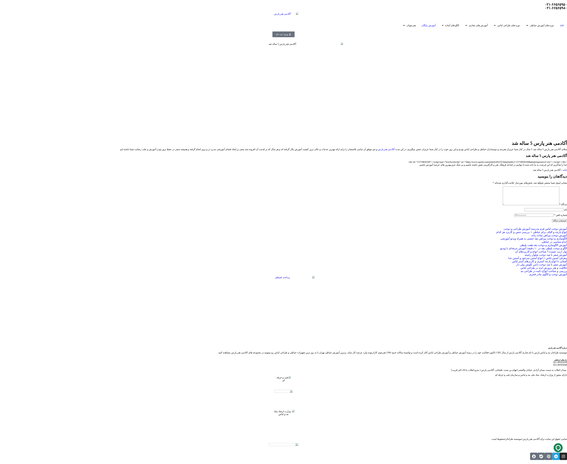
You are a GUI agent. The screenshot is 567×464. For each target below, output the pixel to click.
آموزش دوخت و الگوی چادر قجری (548, 274)
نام (565, 209)
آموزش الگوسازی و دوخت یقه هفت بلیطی (543, 245)
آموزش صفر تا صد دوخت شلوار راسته (546, 254)
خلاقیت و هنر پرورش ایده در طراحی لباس (543, 267)
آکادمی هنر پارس (386, 149)
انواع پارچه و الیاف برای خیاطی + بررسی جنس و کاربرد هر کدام (531, 232)
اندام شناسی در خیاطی (554, 241)
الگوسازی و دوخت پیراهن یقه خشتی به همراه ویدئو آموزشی (533, 238)
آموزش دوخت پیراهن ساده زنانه (549, 235)
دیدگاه (563, 204)
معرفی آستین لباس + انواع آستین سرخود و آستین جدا (537, 258)
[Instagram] (563, 456)
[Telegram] (556, 456)
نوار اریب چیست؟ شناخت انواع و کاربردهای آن (541, 251)
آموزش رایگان (429, 25)
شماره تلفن (560, 215)
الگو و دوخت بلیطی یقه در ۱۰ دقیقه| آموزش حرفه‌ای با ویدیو (533, 248)
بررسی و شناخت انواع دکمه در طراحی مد (543, 271)
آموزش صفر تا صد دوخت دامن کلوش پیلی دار (541, 264)
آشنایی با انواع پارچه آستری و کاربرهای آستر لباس (539, 261)
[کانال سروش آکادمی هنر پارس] (533, 456)
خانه (562, 25)
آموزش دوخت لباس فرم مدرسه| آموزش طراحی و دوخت (535, 228)
